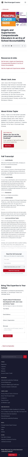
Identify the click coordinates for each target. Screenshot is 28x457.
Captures (3, 366)
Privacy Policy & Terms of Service (9, 393)
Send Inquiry (8, 335)
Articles (3, 431)
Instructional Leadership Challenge (9, 380)
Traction (3, 368)
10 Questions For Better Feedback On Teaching (13, 409)
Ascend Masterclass (6, 382)
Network (3, 371)
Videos (3, 427)
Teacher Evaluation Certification (9, 386)
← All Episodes (5, 9)
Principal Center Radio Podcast (9, 425)
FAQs (2, 429)
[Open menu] (25, 2)
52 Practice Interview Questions (9, 413)
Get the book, (12, 63)
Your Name (6, 308)
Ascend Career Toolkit (6, 373)
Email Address (6, 314)
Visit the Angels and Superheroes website (13, 68)
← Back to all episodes (7, 346)
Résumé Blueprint (5, 416)
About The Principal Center (8, 395)
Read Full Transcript (14, 270)
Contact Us (4, 398)
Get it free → (8, 145)
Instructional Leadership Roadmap (9, 418)
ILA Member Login (5, 402)
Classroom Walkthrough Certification (10, 384)
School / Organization (8, 320)
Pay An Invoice (5, 400)
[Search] (25, 356)
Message (5, 326)
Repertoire (3, 364)
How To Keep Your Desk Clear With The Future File (14, 411)
